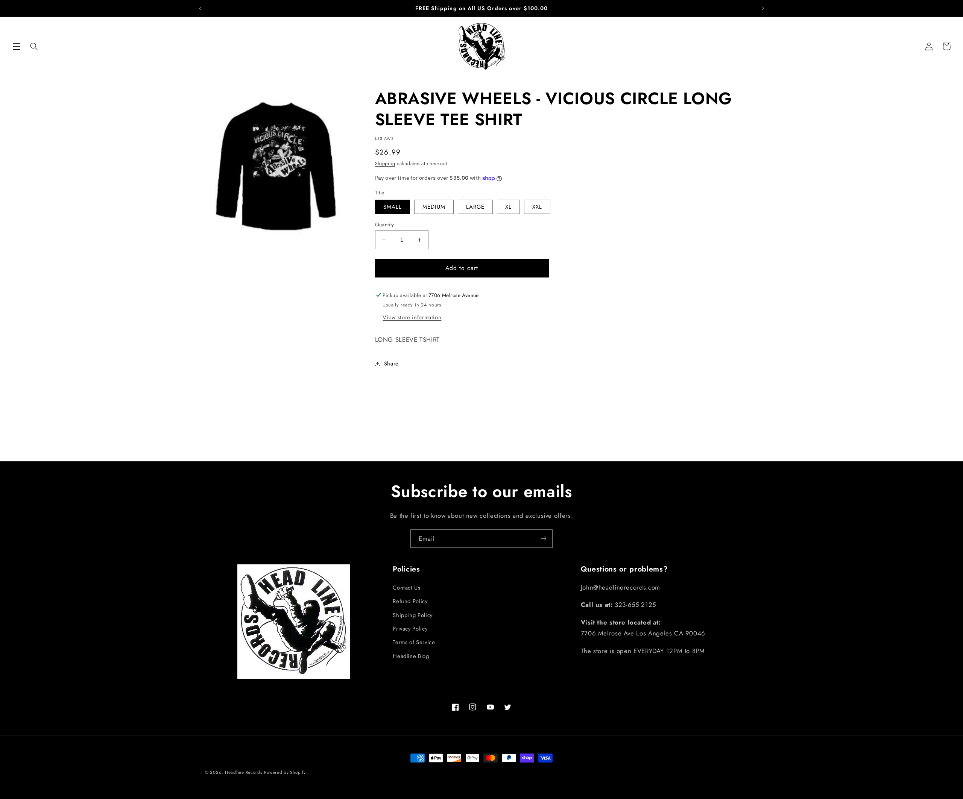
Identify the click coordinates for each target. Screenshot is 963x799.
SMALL (392, 207)
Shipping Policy (412, 615)
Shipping (385, 163)
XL (508, 207)
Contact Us (406, 587)
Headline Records (244, 772)
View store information (412, 317)
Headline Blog (411, 656)
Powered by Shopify (284, 772)
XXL (537, 207)
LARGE (475, 207)
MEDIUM (433, 207)
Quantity (384, 224)
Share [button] (391, 363)
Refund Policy (410, 601)
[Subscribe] (543, 538)
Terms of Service (414, 642)
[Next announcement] (763, 8)
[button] (16, 46)
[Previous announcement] (200, 8)
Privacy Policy (410, 628)
